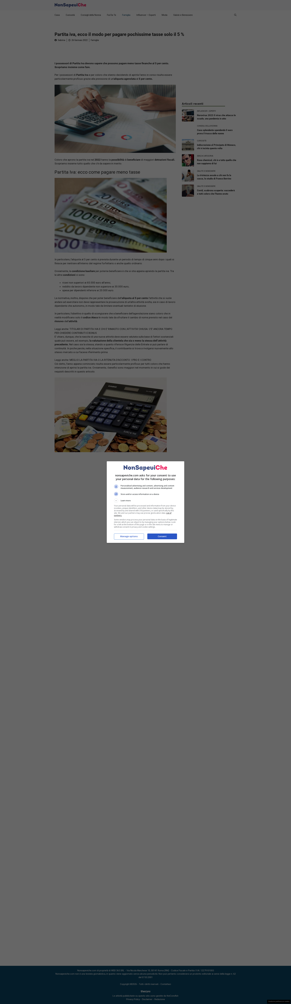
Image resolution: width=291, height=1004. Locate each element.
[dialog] (145, 502)
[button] (145, 501)
